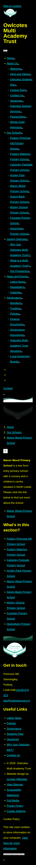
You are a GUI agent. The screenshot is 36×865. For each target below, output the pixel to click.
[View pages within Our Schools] (22, 133)
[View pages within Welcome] (22, 69)
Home (10, 426)
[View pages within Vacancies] (23, 101)
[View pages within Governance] (22, 298)
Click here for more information (15, 843)
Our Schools (14, 432)
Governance (14, 728)
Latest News (14, 717)
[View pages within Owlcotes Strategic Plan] (16, 85)
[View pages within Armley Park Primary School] (29, 181)
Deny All (22, 854)
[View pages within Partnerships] (26, 117)
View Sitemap (15, 784)
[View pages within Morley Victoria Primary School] (29, 213)
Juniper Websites (17, 779)
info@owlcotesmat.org (16, 700)
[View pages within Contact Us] (24, 96)
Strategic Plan (15, 733)
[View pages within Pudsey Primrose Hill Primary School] (19, 149)
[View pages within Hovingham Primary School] (29, 234)
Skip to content (12, 5)
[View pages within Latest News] (25, 282)
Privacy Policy (15, 805)
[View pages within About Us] (18, 64)
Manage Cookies (14, 854)
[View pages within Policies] (20, 314)
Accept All (6, 854)
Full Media (13, 800)
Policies (11, 723)
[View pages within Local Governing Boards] (19, 362)
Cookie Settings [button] (16, 811)
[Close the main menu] (4, 394)
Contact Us (13, 755)
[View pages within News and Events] (28, 277)
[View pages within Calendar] (21, 293)
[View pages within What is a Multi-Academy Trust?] (30, 266)
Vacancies (13, 739)
